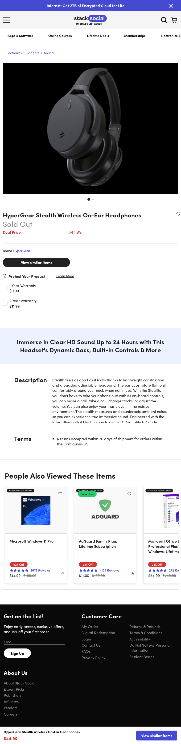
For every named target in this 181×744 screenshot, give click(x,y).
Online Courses (60, 35)
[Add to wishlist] (178, 214)
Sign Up (17, 653)
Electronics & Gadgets (22, 52)
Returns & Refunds (144, 626)
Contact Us (91, 645)
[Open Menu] (7, 20)
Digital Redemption (98, 632)
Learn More (65, 276)
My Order (90, 626)
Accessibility (139, 638)
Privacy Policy (93, 657)
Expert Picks (14, 689)
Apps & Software (20, 35)
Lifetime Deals (98, 35)
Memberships (135, 35)
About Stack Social (20, 682)
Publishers (12, 695)
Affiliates (11, 701)
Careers (10, 713)
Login (86, 638)
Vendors (10, 707)
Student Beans (141, 656)
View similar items (36, 262)
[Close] (171, 6)
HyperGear (21, 250)
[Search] (164, 20)
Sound (49, 52)
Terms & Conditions (145, 632)
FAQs (86, 651)
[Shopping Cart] (174, 20)
